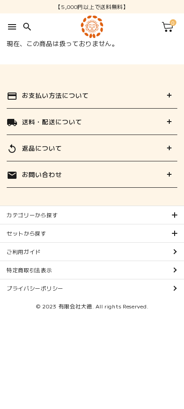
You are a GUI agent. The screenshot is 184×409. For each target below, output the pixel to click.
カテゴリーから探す (32, 215)
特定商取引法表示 (29, 270)
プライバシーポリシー (35, 288)
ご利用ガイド (24, 251)
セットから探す (26, 233)
